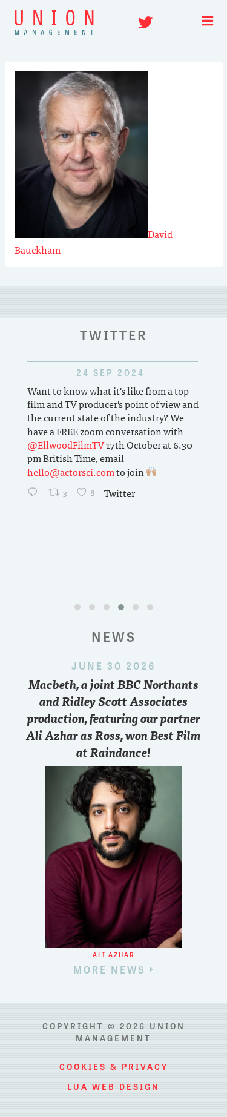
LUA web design (113, 1086)
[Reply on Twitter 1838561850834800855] (35, 492)
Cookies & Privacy (113, 1066)
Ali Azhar (114, 954)
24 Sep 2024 (88, 372)
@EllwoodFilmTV (65, 444)
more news (111, 969)
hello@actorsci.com (70, 471)
